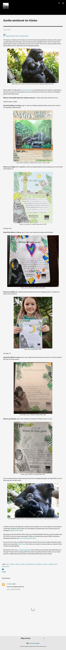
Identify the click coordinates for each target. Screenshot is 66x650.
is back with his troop (27, 90)
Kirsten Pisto (53, 564)
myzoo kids (5, 566)
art (8, 564)
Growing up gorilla (41, 564)
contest (12, 564)
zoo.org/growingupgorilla (24, 550)
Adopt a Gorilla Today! (16, 530)
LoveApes (10, 584)
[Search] (59, 3)
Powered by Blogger (34, 643)
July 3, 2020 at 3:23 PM (13, 589)
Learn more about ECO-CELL (27, 538)
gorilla (17, 564)
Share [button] (4, 572)
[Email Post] (3, 569)
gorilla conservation (28, 564)
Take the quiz (22, 544)
